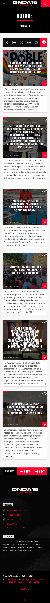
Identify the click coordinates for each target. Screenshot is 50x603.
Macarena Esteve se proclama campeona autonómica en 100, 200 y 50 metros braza (25, 205)
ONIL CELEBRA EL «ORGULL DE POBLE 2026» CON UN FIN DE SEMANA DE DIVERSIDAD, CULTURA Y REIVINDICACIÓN (25, 67)
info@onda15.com (14, 519)
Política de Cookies (14, 582)
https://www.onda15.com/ (17, 510)
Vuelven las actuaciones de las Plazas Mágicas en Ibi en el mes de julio (25, 270)
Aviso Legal (10, 579)
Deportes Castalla (12, 191)
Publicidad (34, 582)
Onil (5, 53)
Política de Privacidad (32, 579)
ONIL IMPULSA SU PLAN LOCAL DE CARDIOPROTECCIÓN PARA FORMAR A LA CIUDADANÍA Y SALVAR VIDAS (25, 408)
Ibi (5, 120)
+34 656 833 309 (13, 515)
